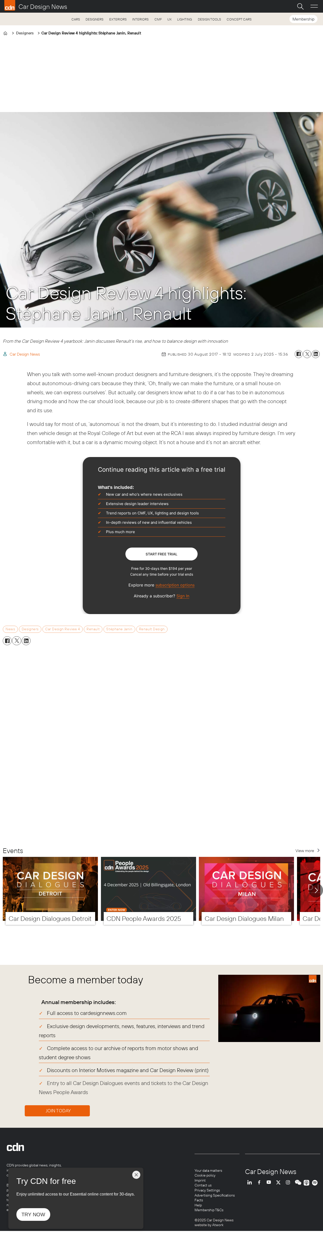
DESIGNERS (94, 19)
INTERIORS (140, 19)
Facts (199, 1200)
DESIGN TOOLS (209, 19)
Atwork (217, 1225)
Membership (303, 18)
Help (198, 1205)
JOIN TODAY (58, 1111)
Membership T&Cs (209, 1210)
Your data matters (208, 1170)
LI (251, 1183)
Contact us (203, 1185)
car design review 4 (62, 629)
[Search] (300, 6)
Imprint (200, 1180)
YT (270, 1183)
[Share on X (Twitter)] (307, 354)
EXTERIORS (118, 19)
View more (304, 850)
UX (169, 19)
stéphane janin (119, 629)
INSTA (289, 1183)
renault (93, 629)
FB (260, 1183)
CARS (75, 19)
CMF (158, 19)
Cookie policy (205, 1175)
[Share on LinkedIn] (316, 354)
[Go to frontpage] (35, 5)
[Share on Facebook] (299, 354)
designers (30, 629)
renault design (152, 629)
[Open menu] (314, 6)
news (10, 629)
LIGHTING (184, 19)
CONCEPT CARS (239, 19)
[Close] (136, 1175)
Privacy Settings (207, 1190)
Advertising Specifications (215, 1195)
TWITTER (279, 1183)
